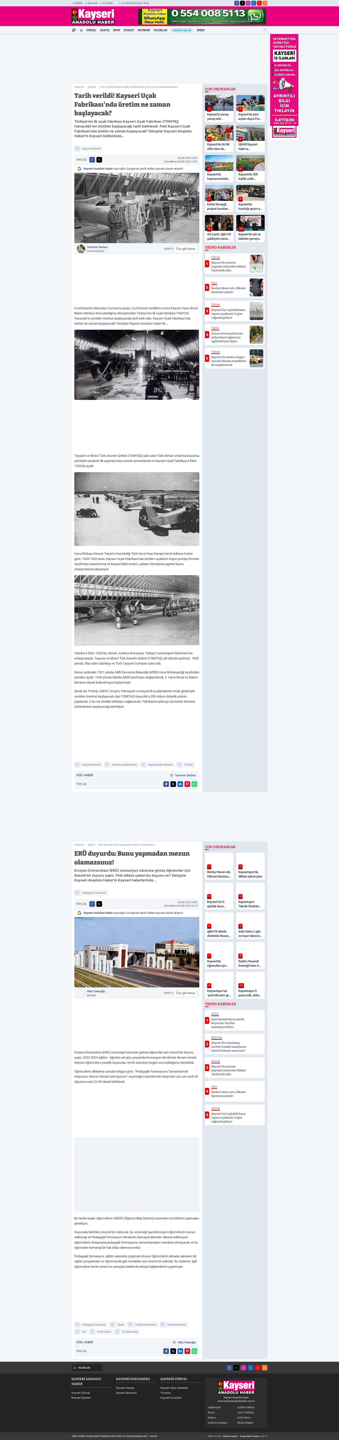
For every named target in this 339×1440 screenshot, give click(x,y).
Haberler (79, 87)
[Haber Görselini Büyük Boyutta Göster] (136, 208)
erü (84, 1331)
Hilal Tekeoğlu (96, 993)
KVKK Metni (243, 1417)
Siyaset (129, 30)
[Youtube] (259, 3)
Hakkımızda (214, 1407)
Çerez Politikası (245, 1412)
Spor (116, 30)
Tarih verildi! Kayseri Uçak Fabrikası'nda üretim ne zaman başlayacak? (138, 87)
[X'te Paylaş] (99, 160)
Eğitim (91, 844)
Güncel (91, 30)
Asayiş (105, 30)
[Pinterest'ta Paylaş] (187, 784)
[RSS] (265, 3)
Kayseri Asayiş (125, 1388)
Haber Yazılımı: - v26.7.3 (237, 1436)
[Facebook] (236, 3)
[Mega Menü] (74, 30)
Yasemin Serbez (97, 248)
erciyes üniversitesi (145, 1324)
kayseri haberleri (91, 148)
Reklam (92, 3)
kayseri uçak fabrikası (160, 764)
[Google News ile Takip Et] (185, 248)
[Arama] (265, 30)
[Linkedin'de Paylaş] (180, 784)
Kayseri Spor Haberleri (174, 1388)
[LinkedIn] (253, 3)
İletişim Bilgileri (245, 1422)
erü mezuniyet (130, 1331)
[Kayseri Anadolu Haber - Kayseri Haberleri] (236, 1387)
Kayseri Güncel (81, 1393)
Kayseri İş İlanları (171, 1397)
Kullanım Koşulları (217, 1422)
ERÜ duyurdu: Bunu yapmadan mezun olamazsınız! (127, 844)
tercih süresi (104, 1331)
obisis (120, 1324)
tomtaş (188, 764)
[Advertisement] (55, 87)
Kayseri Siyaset (81, 1397)
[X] (242, 3)
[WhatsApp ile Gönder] (194, 784)
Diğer (200, 30)
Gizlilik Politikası (246, 1407)
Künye (78, 3)
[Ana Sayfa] (81, 30)
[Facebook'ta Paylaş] (92, 160)
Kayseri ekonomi (126, 1393)
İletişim (108, 3)
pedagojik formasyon (94, 892)
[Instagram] (248, 3)
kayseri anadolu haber (124, 764)
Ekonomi (144, 30)
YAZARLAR (84, 1367)
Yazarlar (160, 30)
